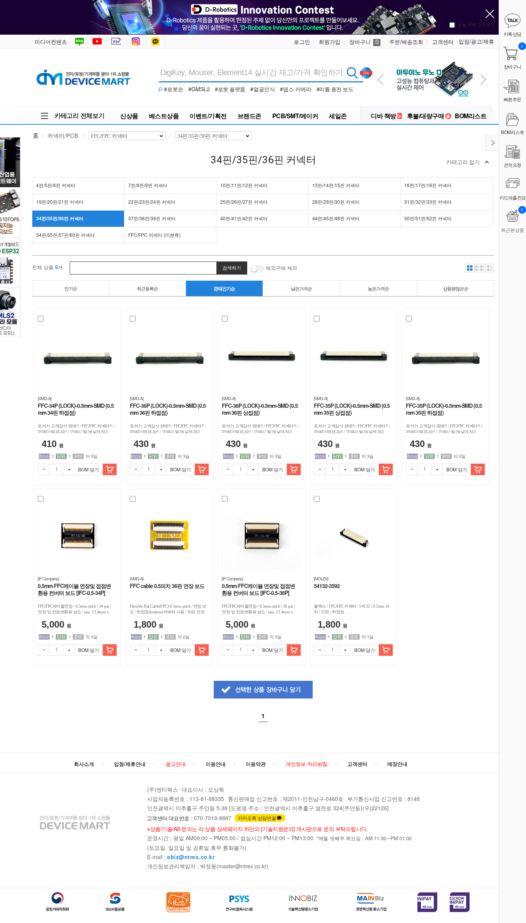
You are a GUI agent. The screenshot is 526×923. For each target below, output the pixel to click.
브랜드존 (249, 115)
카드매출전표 (512, 197)
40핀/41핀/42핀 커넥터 (244, 218)
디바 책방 (383, 115)
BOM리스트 (470, 115)
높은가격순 (378, 288)
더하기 (68, 469)
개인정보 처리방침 (306, 763)
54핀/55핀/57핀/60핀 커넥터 (65, 234)
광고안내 (176, 763)
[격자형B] (480, 268)
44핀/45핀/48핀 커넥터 (336, 218)
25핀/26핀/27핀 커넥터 (244, 201)
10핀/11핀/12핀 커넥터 (244, 185)
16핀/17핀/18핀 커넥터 (428, 185)
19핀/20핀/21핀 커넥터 (60, 201)
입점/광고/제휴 (476, 41)
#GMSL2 (199, 89)
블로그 (78, 42)
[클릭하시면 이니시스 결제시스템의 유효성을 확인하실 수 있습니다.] (427, 902)
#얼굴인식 (262, 89)
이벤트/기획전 (208, 115)
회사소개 (84, 763)
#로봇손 (173, 89)
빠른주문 (512, 99)
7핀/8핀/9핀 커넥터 (148, 185)
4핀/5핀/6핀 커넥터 (55, 185)
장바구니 (364, 41)
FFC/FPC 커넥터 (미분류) (154, 234)
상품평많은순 (455, 288)
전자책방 (117, 42)
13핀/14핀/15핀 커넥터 (336, 185)
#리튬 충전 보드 (335, 89)
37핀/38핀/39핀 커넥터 (152, 218)
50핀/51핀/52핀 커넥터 (428, 218)
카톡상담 (156, 42)
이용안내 (216, 763)
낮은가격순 (301, 288)
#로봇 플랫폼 (230, 89)
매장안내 (397, 763)
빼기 (43, 469)
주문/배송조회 (406, 41)
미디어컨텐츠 (51, 41)
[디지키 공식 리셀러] (433, 58)
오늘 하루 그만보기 (476, 24)
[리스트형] (490, 268)
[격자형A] (470, 268)
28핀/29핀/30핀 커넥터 (336, 201)
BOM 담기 (88, 469)
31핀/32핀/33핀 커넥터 (428, 201)
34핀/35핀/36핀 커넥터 (60, 218)
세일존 (338, 115)
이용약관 (256, 763)
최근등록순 (147, 288)
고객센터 (443, 41)
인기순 (70, 288)
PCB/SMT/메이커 (295, 115)
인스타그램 (137, 42)
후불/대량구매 (425, 115)
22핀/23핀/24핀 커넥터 (152, 201)
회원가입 (329, 41)
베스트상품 (164, 115)
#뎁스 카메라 (296, 89)
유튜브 (97, 42)
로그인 (302, 41)
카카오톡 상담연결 (257, 817)
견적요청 (512, 164)
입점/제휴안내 (130, 763)
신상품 (129, 115)
